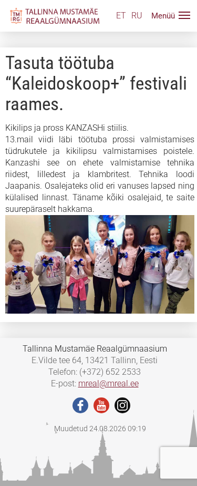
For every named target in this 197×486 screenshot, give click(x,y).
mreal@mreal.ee (108, 383)
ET (121, 16)
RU (136, 16)
